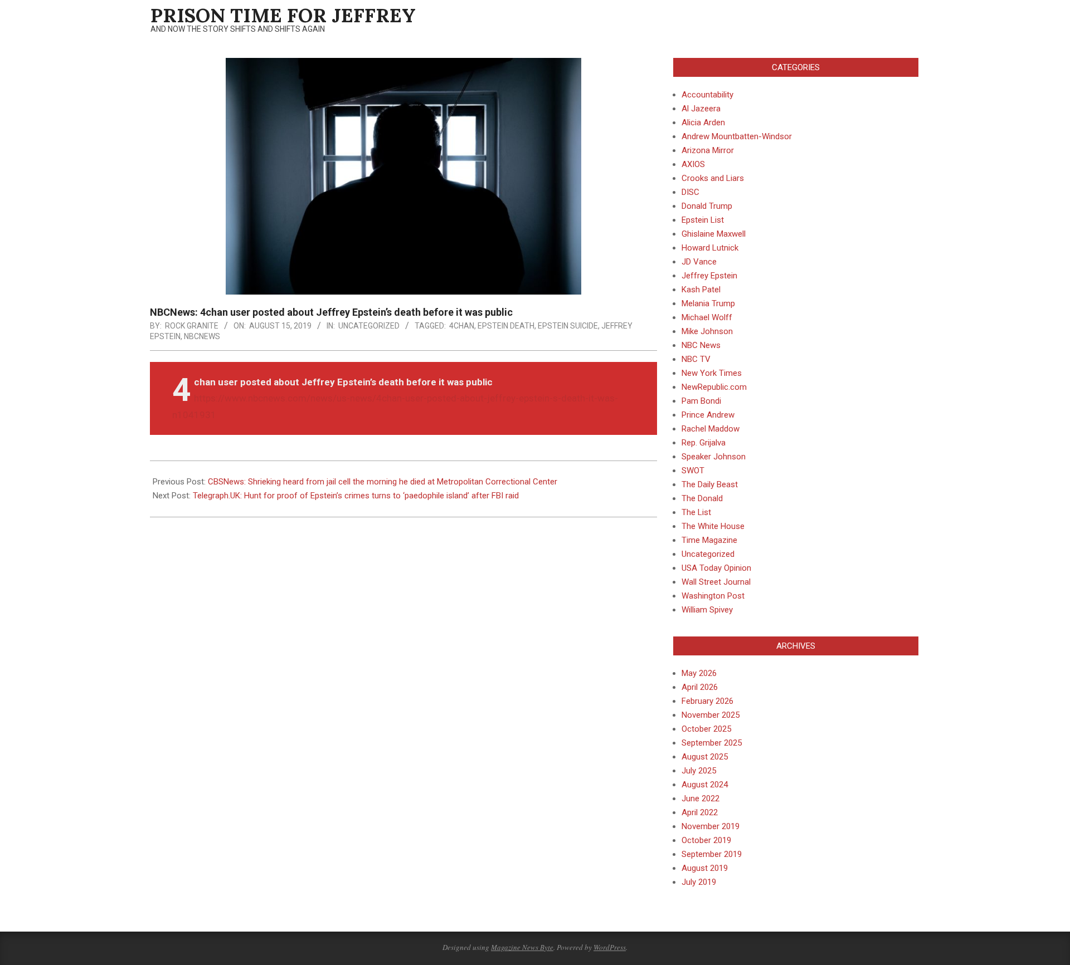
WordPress (610, 947)
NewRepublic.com (714, 387)
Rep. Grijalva (704, 443)
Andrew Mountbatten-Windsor (737, 136)
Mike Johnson (707, 331)
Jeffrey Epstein (709, 276)
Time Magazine (709, 540)
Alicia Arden (703, 122)
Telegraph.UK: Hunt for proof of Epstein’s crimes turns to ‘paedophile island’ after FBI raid (356, 496)
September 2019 (712, 854)
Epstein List (703, 220)
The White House (713, 526)
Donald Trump (707, 206)
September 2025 (712, 743)
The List (696, 512)
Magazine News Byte (522, 947)
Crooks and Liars (713, 178)
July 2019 (699, 882)
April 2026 (700, 687)
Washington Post (713, 596)
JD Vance (699, 262)
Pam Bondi (701, 401)
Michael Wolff (707, 317)
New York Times (712, 373)
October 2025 (706, 729)
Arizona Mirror (708, 150)
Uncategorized (369, 325)
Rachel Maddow (711, 429)
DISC (690, 192)
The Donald (702, 498)
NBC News (701, 345)
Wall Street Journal (716, 582)
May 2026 (699, 673)
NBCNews (202, 336)
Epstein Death (506, 325)
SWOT (693, 471)
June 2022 (700, 798)
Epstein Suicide (568, 325)
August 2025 (705, 757)
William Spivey (707, 610)
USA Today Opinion (716, 568)
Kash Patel (701, 290)
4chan (461, 325)
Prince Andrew (708, 415)
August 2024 (705, 785)
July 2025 (699, 771)
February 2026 (707, 701)
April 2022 (700, 812)
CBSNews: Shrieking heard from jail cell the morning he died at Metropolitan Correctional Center (382, 482)
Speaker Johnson (714, 457)
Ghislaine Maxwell (714, 234)
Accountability (707, 95)
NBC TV (696, 359)
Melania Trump (708, 303)
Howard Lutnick (710, 248)
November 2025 (711, 715)
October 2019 (706, 840)
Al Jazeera (701, 109)
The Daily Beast (710, 484)
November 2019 (711, 826)
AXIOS (693, 164)
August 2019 (705, 868)
